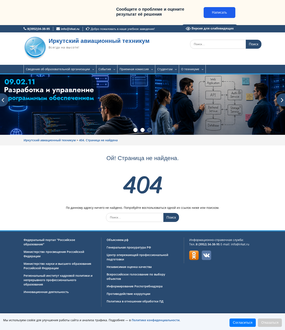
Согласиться (242, 322)
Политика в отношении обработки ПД (135, 301)
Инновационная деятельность (46, 292)
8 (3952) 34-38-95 (208, 244)
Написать (219, 12)
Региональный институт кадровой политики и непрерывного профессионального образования (58, 280)
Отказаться (270, 322)
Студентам (165, 69)
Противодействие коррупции (128, 294)
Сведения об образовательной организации (58, 69)
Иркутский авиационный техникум (99, 41)
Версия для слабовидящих (212, 28)
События (104, 69)
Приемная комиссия (134, 69)
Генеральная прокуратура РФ (129, 247)
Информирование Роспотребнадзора (135, 286)
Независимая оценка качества (129, 267)
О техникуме (190, 69)
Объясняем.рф (118, 240)
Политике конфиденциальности (155, 320)
